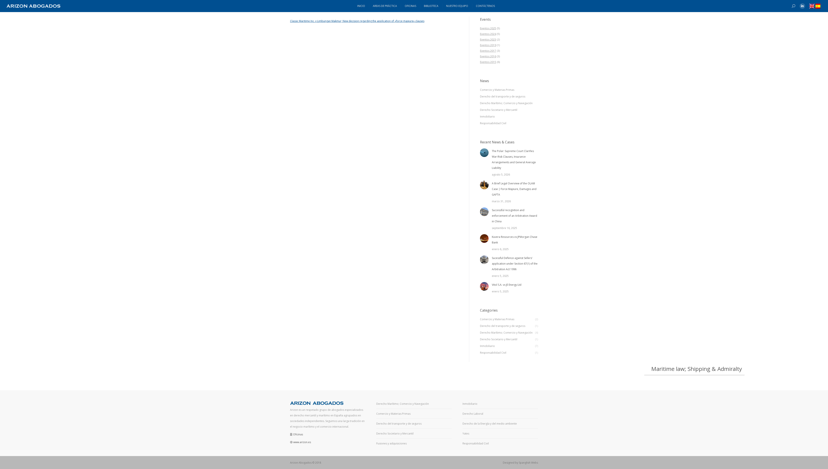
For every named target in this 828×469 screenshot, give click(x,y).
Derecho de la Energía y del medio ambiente (490, 423)
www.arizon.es (302, 442)
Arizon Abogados (301, 462)
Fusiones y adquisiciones (391, 443)
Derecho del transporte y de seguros (502, 96)
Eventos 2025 (488, 28)
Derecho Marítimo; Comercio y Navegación (506, 103)
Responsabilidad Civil (493, 123)
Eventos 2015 (488, 62)
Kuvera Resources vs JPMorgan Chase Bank (514, 239)
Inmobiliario (487, 116)
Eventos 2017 (488, 51)
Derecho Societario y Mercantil (498, 110)
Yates (466, 433)
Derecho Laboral (473, 414)
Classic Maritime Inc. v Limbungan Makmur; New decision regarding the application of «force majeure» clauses (357, 21)
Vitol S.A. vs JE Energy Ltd (506, 285)
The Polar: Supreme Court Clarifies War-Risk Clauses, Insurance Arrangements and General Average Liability (514, 159)
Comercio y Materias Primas (497, 90)
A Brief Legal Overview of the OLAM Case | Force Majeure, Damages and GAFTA (514, 189)
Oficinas (298, 434)
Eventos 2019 (488, 45)
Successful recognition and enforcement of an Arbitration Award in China (514, 215)
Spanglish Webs (528, 462)
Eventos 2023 (488, 39)
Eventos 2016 (488, 56)
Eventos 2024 (488, 34)
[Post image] (484, 152)
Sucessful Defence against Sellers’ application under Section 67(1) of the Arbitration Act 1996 (515, 263)
